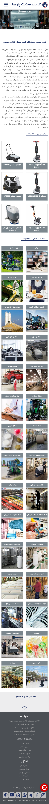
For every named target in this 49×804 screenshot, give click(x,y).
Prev (41, 25)
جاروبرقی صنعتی (24, 753)
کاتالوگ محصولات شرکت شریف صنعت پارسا (24, 721)
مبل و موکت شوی (25, 750)
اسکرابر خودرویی (24, 769)
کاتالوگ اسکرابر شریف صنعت (24, 724)
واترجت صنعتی (24, 757)
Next (45, 25)
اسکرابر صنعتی (24, 743)
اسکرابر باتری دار (24, 772)
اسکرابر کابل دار (24, 776)
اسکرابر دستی (24, 766)
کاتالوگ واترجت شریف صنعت (24, 734)
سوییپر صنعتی (24, 747)
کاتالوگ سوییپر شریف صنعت (24, 728)
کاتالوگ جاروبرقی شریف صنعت (24, 731)
